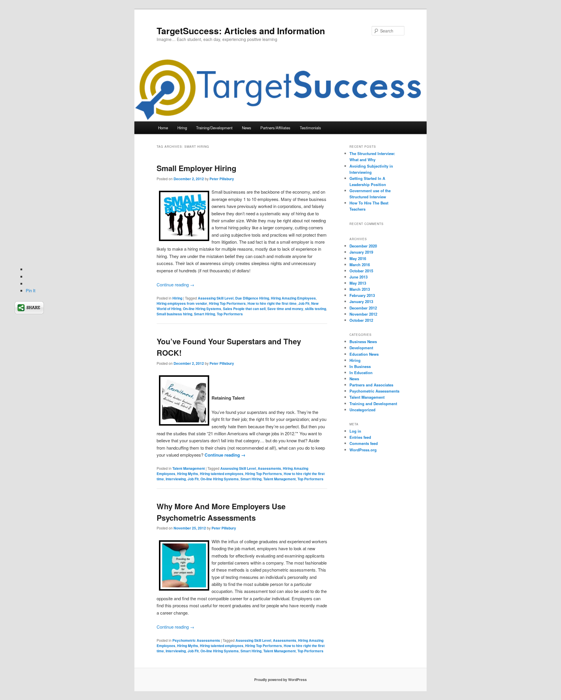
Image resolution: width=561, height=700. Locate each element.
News (246, 127)
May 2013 (357, 283)
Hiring (182, 127)
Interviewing (176, 478)
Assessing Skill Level (215, 298)
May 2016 (357, 258)
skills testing (315, 308)
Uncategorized (362, 409)
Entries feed (360, 437)
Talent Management (188, 468)
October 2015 (361, 271)
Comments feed (363, 443)
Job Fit (303, 303)
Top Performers (230, 314)
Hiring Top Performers (227, 303)
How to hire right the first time (272, 303)
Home (163, 127)
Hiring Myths (187, 473)
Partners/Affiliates (275, 127)
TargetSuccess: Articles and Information (241, 30)
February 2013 (362, 295)
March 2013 (359, 289)
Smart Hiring (204, 314)
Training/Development (214, 127)
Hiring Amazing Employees (293, 298)
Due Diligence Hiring (252, 298)
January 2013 (361, 301)
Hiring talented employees (221, 473)
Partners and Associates (371, 385)
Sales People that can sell (244, 308)
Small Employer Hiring (196, 168)
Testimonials (310, 127)
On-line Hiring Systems (202, 308)
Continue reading (175, 284)
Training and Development (373, 403)
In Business (360, 366)
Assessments (269, 468)
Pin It (30, 290)
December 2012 (363, 308)
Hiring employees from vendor (182, 303)
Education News (364, 354)
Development (361, 347)
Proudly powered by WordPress (280, 679)
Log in (355, 431)
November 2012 (363, 314)
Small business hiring (174, 314)
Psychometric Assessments (196, 640)
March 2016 (359, 264)
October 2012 (361, 320)
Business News (363, 341)
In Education (361, 372)
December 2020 (363, 246)
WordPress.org (363, 450)
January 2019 (361, 252)
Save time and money (285, 308)
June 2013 (358, 277)
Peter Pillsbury (221, 178)
